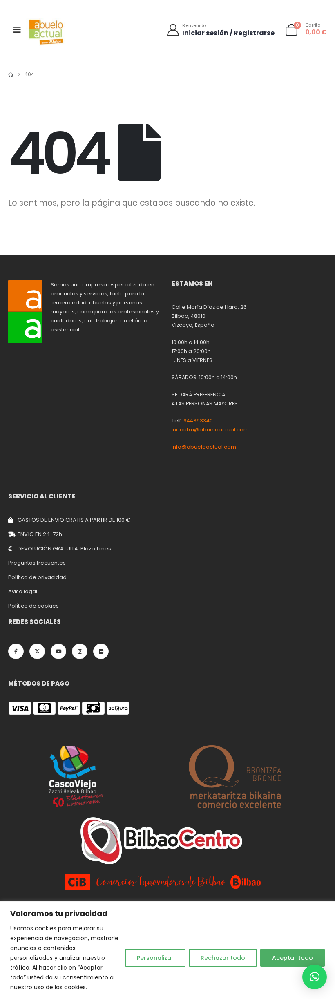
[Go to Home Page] (10, 74)
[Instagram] (79, 651)
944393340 (198, 420)
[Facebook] (16, 651)
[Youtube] (58, 651)
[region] (167, 950)
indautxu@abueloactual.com (210, 429)
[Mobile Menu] (17, 30)
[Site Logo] (46, 32)
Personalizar (155, 958)
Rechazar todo (223, 958)
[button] (314, 977)
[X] (37, 651)
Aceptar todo (292, 958)
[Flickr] (101, 651)
